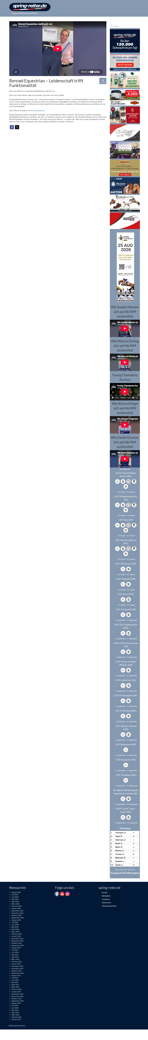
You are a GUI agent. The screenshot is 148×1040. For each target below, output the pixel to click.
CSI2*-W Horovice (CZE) (125, 563)
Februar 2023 (17, 989)
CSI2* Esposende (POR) (126, 760)
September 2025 (18, 917)
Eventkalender (125, 469)
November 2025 (17, 913)
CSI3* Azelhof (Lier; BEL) (125, 680)
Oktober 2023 (17, 971)
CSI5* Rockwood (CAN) (126, 609)
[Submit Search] (111, 26)
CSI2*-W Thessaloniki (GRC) (126, 695)
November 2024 (17, 941)
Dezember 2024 (17, 938)
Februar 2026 (17, 906)
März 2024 (15, 959)
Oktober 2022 (17, 998)
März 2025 (15, 931)
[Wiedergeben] (113, 398)
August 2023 (16, 975)
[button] (12, 127)
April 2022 (15, 1012)
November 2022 (17, 996)
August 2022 (16, 1003)
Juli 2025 (15, 922)
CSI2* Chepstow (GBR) (125, 579)
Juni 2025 (15, 924)
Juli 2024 (15, 950)
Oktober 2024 (17, 943)
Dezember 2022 (17, 994)
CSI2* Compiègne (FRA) (126, 775)
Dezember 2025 (17, 911)
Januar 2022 (16, 1019)
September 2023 (18, 973)
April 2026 (15, 901)
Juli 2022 (15, 1005)
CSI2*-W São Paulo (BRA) (125, 711)
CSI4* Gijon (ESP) (126, 520)
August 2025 (16, 920)
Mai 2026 (15, 899)
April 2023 (15, 984)
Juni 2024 (15, 952)
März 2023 (15, 987)
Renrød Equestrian (38, 110)
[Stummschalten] (133, 398)
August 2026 (16, 892)
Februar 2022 (17, 1017)
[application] (125, 391)
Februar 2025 (17, 934)
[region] (125, 267)
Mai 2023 (15, 982)
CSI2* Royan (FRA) (126, 594)
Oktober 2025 (17, 915)
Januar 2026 (16, 908)
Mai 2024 (15, 954)
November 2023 (17, 968)
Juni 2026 (15, 897)
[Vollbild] (137, 398)
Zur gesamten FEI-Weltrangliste (124, 873)
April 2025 (15, 929)
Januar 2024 (16, 964)
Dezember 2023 (17, 966)
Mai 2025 (15, 927)
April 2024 (15, 957)
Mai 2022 (15, 1010)
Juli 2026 (15, 894)
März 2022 (15, 1015)
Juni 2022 (15, 1008)
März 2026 (15, 904)
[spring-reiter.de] (30, 7)
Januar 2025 (16, 936)
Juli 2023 (15, 978)
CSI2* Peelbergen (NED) (125, 744)
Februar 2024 (17, 961)
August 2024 (16, 948)
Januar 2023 (16, 991)
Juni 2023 (15, 980)
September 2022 (18, 1001)
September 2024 (18, 945)
